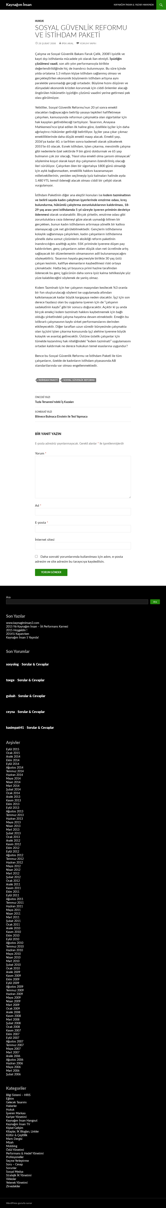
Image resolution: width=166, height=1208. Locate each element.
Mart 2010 (12, 961)
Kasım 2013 (13, 800)
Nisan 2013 (13, 826)
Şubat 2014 (13, 789)
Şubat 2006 (13, 1074)
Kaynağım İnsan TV (18, 1124)
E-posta (41, 522)
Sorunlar (11, 1168)
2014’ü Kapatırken (17, 634)
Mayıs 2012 (13, 866)
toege (10, 680)
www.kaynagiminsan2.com (22, 623)
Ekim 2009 (12, 979)
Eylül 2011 (12, 895)
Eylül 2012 (12, 851)
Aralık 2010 (13, 928)
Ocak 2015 (13, 753)
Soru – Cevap (14, 1164)
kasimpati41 (15, 727)
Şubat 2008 (13, 1023)
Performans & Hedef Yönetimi (25, 1153)
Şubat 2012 (13, 877)
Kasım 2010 (13, 932)
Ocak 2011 (13, 924)
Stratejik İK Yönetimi (18, 1175)
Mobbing (11, 1146)
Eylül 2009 (12, 983)
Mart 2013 (12, 829)
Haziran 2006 (14, 1063)
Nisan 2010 (13, 957)
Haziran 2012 (14, 862)
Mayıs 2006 (13, 1067)
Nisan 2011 (13, 913)
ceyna (10, 712)
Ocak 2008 (13, 1027)
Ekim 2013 (12, 804)
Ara (8, 597)
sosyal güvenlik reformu (79, 380)
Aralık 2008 (13, 1012)
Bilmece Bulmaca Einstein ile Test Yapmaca (61, 414)
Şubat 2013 (13, 833)
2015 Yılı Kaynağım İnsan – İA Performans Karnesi (37, 626)
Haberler (11, 1106)
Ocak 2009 (13, 1008)
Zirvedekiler (13, 1186)
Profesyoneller (15, 1157)
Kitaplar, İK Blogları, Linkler (22, 1131)
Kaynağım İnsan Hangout (21, 1120)
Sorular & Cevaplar (35, 664)
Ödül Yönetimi (15, 1150)
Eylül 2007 (12, 1038)
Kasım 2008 (13, 1016)
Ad (38, 505)
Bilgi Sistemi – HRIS (18, 1095)
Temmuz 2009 (15, 990)
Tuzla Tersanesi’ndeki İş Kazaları (54, 400)
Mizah (10, 1142)
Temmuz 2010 (15, 946)
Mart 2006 (12, 1070)
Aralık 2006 (13, 1056)
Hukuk (39, 21)
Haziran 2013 (14, 818)
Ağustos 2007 (14, 1041)
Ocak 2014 (13, 793)
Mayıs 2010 (13, 954)
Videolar (11, 1179)
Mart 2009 (12, 1005)
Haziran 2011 (14, 906)
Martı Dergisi (14, 1139)
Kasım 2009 (13, 975)
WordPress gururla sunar (19, 1203)
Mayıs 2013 (13, 822)
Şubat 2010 (13, 965)
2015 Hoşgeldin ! (16, 630)
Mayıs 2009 (13, 997)
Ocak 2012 (13, 881)
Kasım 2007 (13, 1030)
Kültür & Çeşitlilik (16, 1135)
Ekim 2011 (12, 891)
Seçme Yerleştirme (17, 1161)
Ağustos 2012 (14, 855)
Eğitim (10, 1098)
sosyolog (12, 664)
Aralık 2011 (13, 884)
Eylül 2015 (12, 749)
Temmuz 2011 (15, 902)
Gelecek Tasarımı (16, 1102)
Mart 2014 (12, 786)
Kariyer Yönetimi (16, 1117)
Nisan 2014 (13, 782)
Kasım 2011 (13, 888)
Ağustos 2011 (14, 899)
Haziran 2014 (14, 775)
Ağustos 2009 (14, 986)
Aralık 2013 (13, 797)
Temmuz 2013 (15, 815)
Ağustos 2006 (14, 1059)
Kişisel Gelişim (14, 1128)
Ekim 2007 (12, 1034)
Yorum (40, 453)
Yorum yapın (88, 43)
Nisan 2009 (13, 1001)
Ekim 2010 (12, 935)
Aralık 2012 (13, 840)
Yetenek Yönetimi (17, 1182)
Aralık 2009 (13, 972)
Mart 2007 (12, 1052)
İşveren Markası (16, 1113)
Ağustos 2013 (14, 811)
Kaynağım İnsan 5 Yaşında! (22, 637)
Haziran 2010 (14, 950)
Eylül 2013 (12, 807)
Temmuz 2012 (15, 859)
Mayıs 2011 (13, 910)
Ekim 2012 (12, 848)
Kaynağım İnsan (19, 5)
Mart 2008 (12, 1019)
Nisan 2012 (13, 870)
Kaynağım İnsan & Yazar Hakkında (134, 5)
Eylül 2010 (12, 939)
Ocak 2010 (13, 968)
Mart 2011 (12, 917)
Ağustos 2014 (14, 767)
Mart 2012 (12, 873)
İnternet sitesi (44, 539)
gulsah (10, 696)
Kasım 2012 (13, 844)
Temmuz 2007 (15, 1045)
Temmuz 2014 (15, 771)
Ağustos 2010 (14, 943)
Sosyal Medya (14, 1171)
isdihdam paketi (48, 380)
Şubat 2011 (13, 921)
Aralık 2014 (13, 756)
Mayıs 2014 (13, 778)
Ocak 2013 (13, 837)
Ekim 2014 (12, 760)
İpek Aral (67, 43)
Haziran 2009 (14, 994)
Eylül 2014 (12, 764)
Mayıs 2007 (13, 1049)
